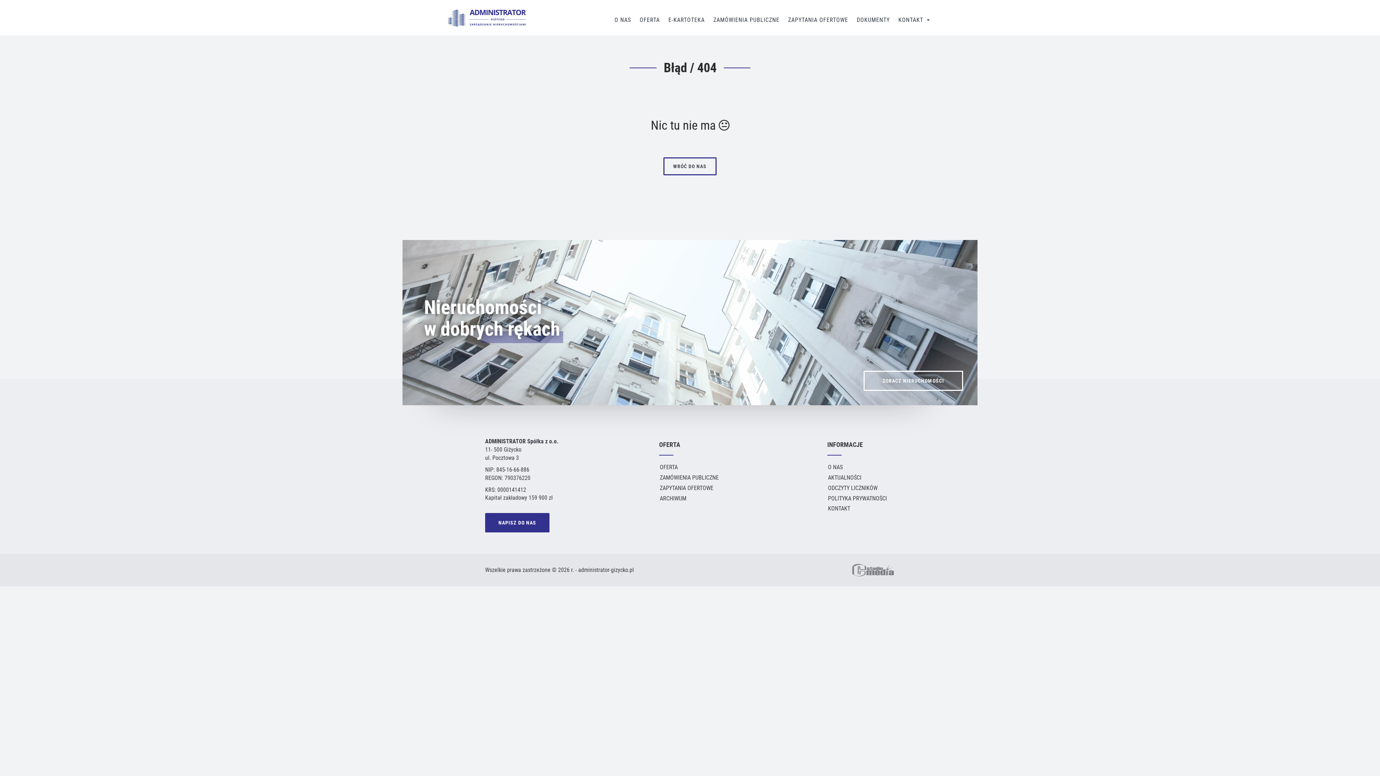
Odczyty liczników (853, 488)
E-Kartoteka (686, 20)
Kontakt (910, 20)
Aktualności (844, 477)
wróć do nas (690, 166)
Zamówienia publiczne (746, 20)
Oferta (650, 20)
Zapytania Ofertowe (818, 20)
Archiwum (673, 498)
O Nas (623, 20)
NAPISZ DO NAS (517, 523)
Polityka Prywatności (857, 498)
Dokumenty (873, 20)
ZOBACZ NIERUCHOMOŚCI (913, 381)
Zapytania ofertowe (686, 488)
